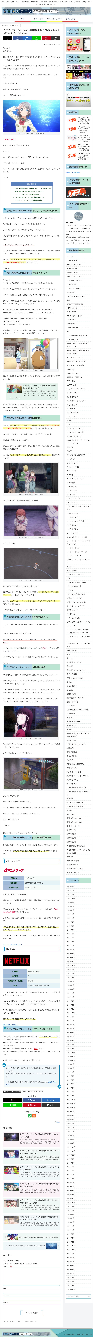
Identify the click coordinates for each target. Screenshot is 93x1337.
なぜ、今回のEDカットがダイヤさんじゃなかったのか (32, 188)
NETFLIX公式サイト (10, 1025)
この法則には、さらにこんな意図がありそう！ (30, 197)
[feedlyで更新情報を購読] (30, 1115)
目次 (29, 184)
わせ (25, 1091)
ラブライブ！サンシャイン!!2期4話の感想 (28, 200)
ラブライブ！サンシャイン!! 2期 (13, 1091)
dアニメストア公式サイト (12, 944)
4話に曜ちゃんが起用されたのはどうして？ (29, 191)
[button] (55, 38)
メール (5, 1295)
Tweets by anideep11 (73, 172)
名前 (4, 1288)
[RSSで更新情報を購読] (34, 1115)
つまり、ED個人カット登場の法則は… (27, 194)
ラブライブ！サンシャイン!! (36, 1091)
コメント (7, 1267)
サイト (5, 1303)
